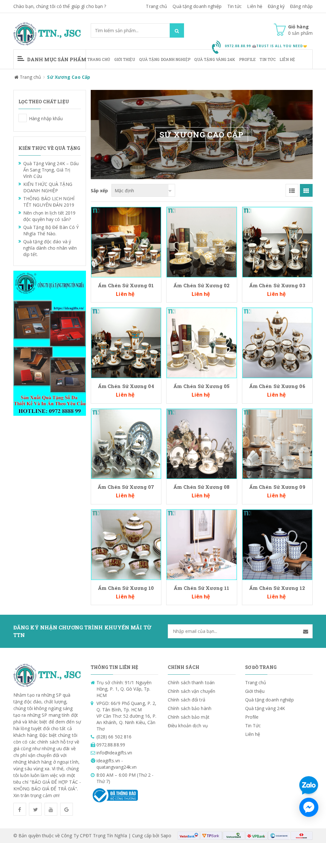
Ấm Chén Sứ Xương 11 (201, 588)
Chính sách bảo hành (189, 708)
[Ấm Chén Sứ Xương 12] (277, 544)
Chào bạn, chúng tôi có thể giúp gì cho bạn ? (59, 6)
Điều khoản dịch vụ (188, 725)
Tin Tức (267, 59)
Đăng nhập (301, 6)
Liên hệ (287, 59)
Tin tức (234, 6)
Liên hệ (254, 6)
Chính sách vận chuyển (191, 691)
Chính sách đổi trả (186, 700)
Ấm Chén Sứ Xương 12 (277, 588)
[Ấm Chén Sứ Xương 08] (202, 443)
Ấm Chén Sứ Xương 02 (202, 285)
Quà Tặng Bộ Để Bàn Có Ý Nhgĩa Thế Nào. (51, 230)
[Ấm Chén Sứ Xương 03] (277, 241)
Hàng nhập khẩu (22, 118)
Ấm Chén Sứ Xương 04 (126, 386)
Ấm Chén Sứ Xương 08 (202, 487)
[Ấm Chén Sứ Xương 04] (126, 342)
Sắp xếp (99, 190)
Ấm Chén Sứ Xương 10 (126, 588)
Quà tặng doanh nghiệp (197, 6)
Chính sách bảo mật (188, 717)
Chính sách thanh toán (191, 682)
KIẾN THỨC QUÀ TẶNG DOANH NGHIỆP (47, 187)
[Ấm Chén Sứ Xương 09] (277, 443)
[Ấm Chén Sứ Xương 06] (277, 342)
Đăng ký (276, 6)
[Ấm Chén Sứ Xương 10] (126, 544)
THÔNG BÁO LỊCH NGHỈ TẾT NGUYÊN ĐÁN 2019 (48, 201)
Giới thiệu (124, 59)
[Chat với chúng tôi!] (308, 807)
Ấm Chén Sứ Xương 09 (277, 487)
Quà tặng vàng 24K (214, 59)
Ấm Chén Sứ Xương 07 (126, 487)
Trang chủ (98, 59)
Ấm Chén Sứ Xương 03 (277, 285)
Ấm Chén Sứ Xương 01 (126, 285)
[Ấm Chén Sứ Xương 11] (202, 544)
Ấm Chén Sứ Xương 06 (277, 386)
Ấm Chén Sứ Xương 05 (202, 386)
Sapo (166, 835)
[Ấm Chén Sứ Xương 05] (202, 342)
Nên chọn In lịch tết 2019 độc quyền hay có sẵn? (49, 216)
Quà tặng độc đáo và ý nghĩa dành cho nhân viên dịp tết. (50, 247)
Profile (247, 59)
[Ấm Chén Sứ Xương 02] (202, 241)
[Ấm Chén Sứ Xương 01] (126, 241)
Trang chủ (156, 6)
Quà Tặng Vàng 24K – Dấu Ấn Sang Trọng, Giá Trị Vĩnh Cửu (51, 169)
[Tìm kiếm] (177, 30)
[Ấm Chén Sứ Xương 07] (126, 443)
